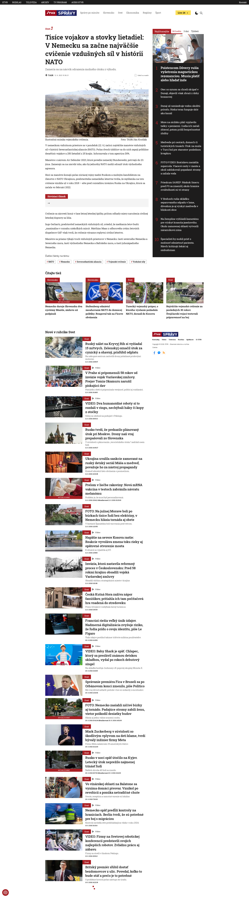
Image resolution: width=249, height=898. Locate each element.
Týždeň (195, 31)
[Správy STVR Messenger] (159, 353)
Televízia (31, 2)
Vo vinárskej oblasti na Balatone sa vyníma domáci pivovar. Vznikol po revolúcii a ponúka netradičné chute (112, 788)
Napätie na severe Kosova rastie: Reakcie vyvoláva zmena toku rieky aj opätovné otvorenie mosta (114, 541)
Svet (120, 12)
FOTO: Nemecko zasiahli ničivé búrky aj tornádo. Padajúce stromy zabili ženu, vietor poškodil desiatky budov (115, 709)
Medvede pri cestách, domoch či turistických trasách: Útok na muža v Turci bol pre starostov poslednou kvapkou (181, 148)
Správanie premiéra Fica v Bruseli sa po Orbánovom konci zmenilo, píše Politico (115, 684)
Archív (45, 2)
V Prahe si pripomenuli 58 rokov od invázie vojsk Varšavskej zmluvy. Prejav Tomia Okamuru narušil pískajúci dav (111, 379)
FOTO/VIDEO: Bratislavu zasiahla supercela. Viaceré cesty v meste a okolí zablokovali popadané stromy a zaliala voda (181, 168)
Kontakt (243, 2)
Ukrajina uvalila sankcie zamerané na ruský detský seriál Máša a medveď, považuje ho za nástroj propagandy (113, 463)
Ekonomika (132, 12)
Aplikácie (190, 340)
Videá (164, 340)
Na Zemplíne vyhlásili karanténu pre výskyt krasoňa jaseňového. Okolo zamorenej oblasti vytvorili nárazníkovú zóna (180, 224)
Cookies (154, 347)
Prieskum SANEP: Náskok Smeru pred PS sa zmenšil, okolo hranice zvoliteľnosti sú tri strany (180, 186)
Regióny (147, 12)
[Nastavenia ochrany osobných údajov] (5, 892)
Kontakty (156, 340)
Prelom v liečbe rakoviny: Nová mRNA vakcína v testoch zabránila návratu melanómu (113, 489)
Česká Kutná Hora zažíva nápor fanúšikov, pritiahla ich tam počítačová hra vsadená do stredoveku (114, 598)
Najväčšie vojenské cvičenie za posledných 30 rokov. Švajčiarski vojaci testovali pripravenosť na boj (184, 312)
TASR (50, 75)
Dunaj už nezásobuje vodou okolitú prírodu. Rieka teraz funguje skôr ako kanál (180, 109)
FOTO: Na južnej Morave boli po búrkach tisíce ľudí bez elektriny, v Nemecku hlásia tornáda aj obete (111, 515)
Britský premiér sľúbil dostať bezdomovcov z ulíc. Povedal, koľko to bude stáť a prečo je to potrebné (113, 871)
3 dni (186, 31)
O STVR (198, 340)
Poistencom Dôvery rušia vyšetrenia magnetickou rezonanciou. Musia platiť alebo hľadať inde (180, 74)
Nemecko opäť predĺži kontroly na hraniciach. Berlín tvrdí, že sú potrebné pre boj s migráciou (114, 814)
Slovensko (108, 12)
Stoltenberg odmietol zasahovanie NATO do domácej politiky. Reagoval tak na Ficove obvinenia (104, 312)
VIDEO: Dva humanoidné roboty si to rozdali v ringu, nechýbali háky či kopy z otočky (114, 407)
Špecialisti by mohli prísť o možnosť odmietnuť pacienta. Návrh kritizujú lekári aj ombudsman (177, 244)
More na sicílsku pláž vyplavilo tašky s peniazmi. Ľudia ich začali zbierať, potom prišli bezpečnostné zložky (180, 128)
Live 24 (181, 12)
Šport (158, 12)
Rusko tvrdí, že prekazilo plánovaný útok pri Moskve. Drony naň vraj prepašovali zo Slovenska (112, 433)
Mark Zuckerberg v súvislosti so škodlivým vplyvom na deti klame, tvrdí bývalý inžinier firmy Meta (115, 735)
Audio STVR (77, 2)
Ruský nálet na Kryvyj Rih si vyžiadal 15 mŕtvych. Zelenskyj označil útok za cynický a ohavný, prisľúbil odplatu (113, 348)
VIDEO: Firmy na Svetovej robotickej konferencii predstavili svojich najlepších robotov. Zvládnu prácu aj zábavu (112, 842)
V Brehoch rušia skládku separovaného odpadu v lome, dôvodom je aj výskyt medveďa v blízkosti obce (179, 204)
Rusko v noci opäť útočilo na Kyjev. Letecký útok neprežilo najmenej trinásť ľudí (111, 762)
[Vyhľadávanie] (201, 13)
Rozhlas (16, 2)
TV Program (60, 2)
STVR (5, 2)
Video (97, 367)
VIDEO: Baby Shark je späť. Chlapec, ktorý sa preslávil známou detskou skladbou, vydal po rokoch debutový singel (112, 657)
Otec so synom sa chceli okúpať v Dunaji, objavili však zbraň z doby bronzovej (180, 93)
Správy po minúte (89, 12)
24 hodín (176, 31)
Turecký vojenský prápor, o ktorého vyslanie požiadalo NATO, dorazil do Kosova (142, 310)
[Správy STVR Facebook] (154, 353)
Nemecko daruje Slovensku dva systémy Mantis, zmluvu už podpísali (63, 310)
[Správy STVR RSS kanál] (164, 353)
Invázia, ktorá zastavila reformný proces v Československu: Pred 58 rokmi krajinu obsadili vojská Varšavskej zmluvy (110, 570)
